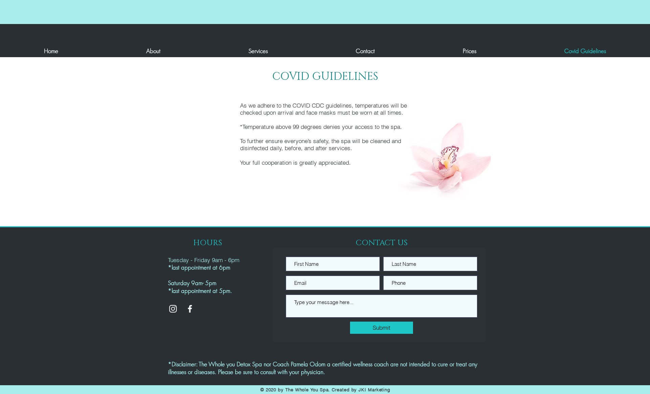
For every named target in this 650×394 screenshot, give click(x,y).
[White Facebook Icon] (190, 309)
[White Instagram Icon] (173, 309)
